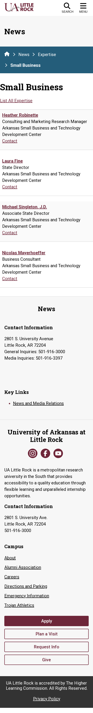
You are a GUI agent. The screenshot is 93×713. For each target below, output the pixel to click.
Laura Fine (12, 161)
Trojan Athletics (19, 605)
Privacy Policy (46, 698)
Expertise (47, 54)
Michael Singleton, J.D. (24, 206)
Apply (46, 621)
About (10, 557)
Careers (11, 576)
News (23, 54)
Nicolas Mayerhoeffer (23, 252)
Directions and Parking (25, 586)
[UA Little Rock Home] (7, 53)
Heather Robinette (20, 115)
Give (46, 659)
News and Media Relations (38, 403)
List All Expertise (16, 100)
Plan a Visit (47, 634)
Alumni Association (22, 567)
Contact (9, 141)
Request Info (46, 646)
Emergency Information (26, 595)
